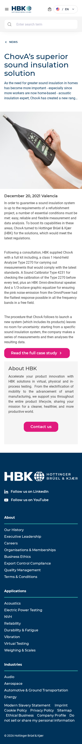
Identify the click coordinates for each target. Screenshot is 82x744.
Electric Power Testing (23, 610)
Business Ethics (17, 557)
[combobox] (41, 24)
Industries (13, 665)
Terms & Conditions (20, 577)
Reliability (12, 623)
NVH (8, 617)
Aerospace (13, 684)
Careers (11, 543)
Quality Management (22, 570)
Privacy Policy (42, 710)
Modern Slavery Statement (27, 705)
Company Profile (51, 715)
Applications (15, 591)
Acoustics (12, 603)
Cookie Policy (15, 710)
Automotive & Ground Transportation (36, 690)
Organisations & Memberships (30, 550)
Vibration (12, 637)
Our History (14, 530)
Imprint (61, 705)
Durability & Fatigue (21, 630)
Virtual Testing (16, 644)
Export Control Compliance (27, 563)
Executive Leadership (22, 537)
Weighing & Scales (20, 650)
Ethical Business (20, 715)
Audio (9, 677)
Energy (10, 697)
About (9, 518)
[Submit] (9, 24)
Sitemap (64, 710)
